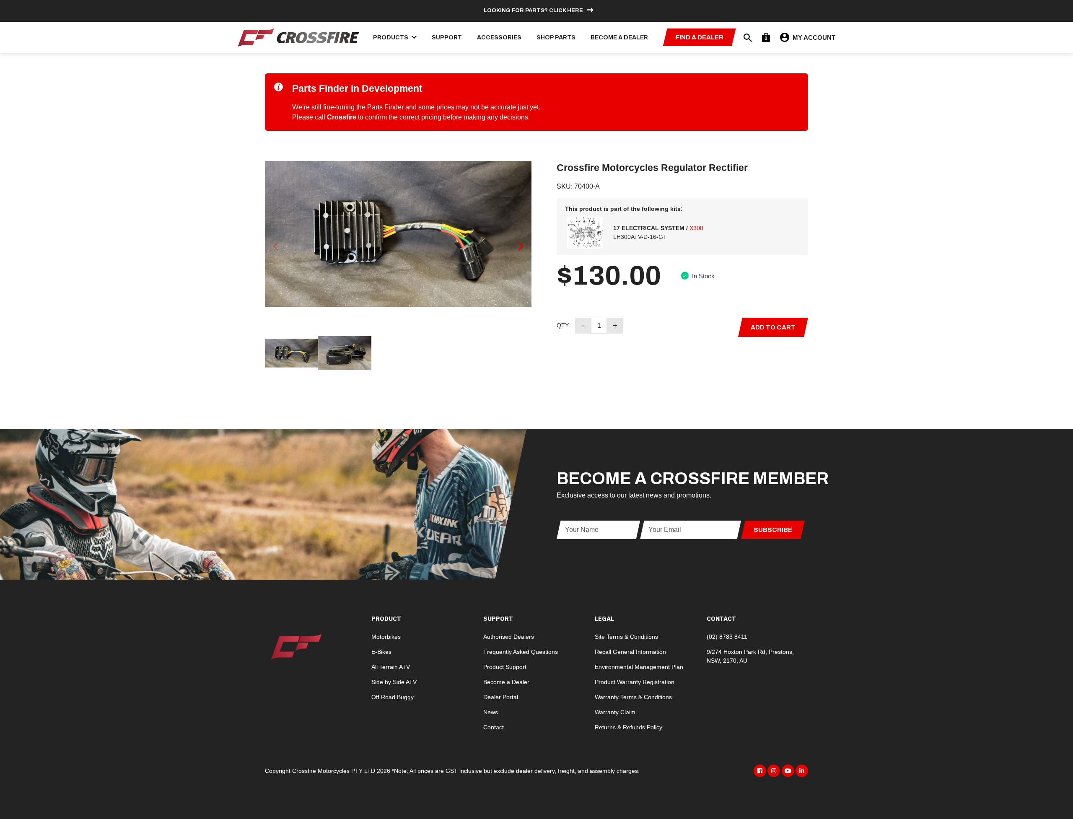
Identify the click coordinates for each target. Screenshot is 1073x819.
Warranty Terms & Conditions (633, 697)
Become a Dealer (619, 37)
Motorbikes (386, 636)
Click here (566, 10)
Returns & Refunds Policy (628, 727)
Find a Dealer (699, 37)
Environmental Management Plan (639, 666)
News (490, 712)
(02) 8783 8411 (727, 636)
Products (391, 37)
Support (447, 37)
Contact (493, 727)
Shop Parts (555, 37)
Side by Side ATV (394, 682)
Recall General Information (630, 651)
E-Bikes (381, 651)
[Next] (520, 246)
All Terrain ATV (390, 666)
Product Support (504, 666)
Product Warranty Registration (634, 682)
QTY (563, 325)
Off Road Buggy (392, 697)
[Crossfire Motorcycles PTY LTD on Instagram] (773, 771)
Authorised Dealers (508, 636)
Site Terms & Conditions (626, 636)
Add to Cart (773, 327)
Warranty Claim (615, 712)
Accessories (499, 37)
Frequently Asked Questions (520, 651)
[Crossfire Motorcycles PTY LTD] (298, 36)
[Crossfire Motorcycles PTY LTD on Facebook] (760, 771)
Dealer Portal (500, 697)
